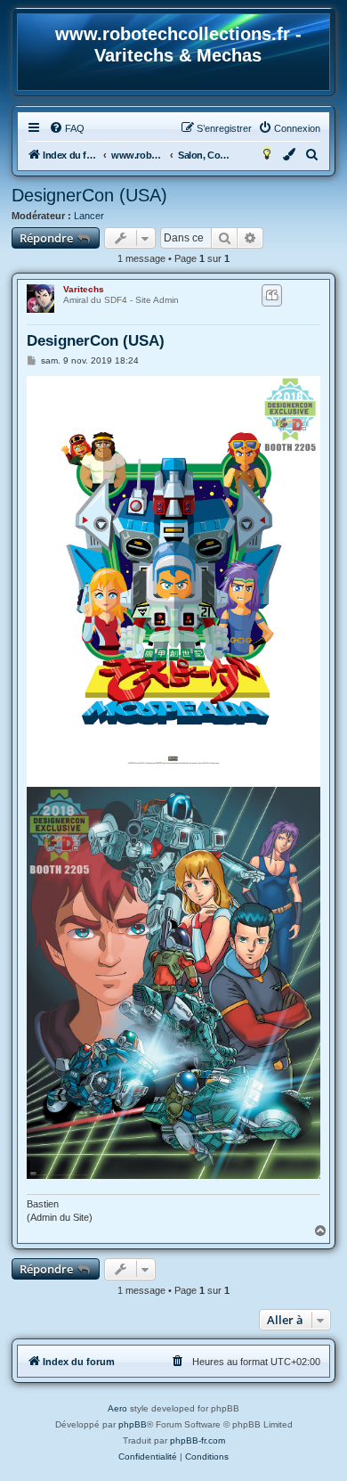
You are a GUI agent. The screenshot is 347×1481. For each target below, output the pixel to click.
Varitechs (83, 289)
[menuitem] (67, 128)
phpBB (132, 1424)
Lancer (89, 215)
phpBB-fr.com (197, 1440)
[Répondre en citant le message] (272, 295)
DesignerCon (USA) (89, 195)
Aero (117, 1408)
